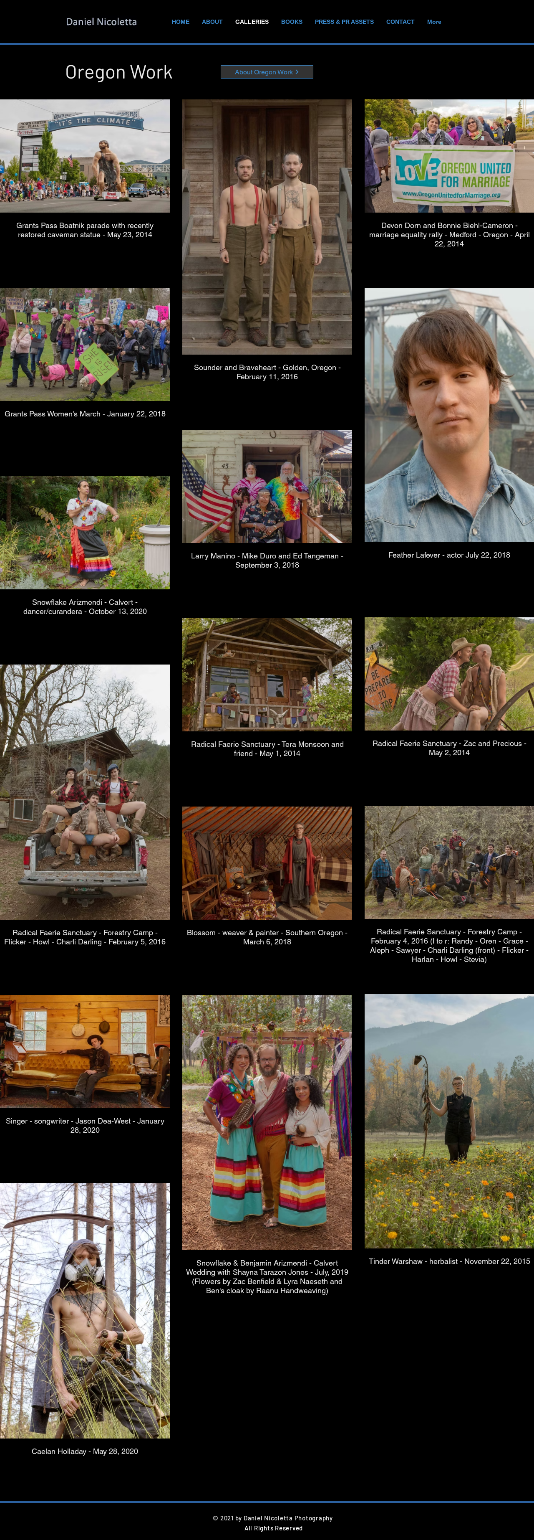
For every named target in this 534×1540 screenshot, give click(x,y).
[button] (267, 72)
